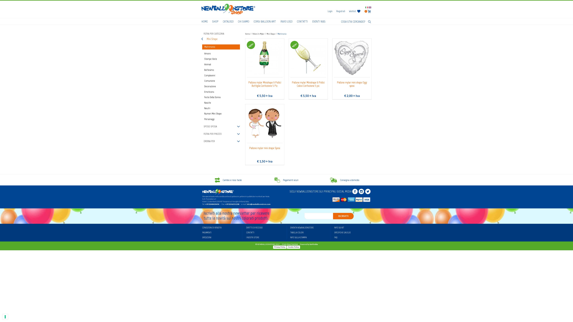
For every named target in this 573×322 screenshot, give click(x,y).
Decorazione (210, 86)
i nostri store (252, 237)
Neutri (207, 108)
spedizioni (206, 237)
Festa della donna (212, 97)
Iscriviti (343, 216)
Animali (207, 64)
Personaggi (209, 119)
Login (330, 11)
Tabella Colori (297, 232)
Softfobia (314, 244)
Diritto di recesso (254, 227)
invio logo (286, 21)
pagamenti (206, 232)
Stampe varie (210, 59)
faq (335, 237)
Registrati (340, 11)
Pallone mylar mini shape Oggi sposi (352, 84)
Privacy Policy (279, 247)
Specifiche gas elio (342, 232)
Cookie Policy (293, 247)
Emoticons (209, 91)
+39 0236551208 (232, 204)
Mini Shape (212, 39)
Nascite (207, 102)
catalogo (228, 21)
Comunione (209, 80)
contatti (302, 21)
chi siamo (243, 21)
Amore (207, 53)
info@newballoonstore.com (258, 204)
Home (204, 21)
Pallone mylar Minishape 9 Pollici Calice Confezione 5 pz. (308, 84)
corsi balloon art (265, 21)
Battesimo (209, 70)
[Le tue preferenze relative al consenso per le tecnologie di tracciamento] (5, 317)
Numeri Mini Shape (213, 113)
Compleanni (209, 75)
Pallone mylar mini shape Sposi (264, 148)
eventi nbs (318, 21)
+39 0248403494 (212, 204)
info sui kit (339, 227)
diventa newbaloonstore (302, 227)
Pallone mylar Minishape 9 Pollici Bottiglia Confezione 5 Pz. (264, 84)
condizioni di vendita (211, 227)
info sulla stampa (298, 237)
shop (215, 21)
